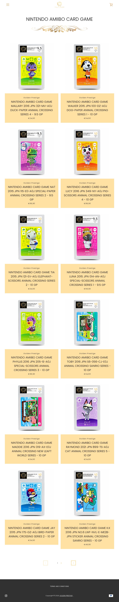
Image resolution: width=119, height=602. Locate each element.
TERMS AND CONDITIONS (59, 586)
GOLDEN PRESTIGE (66, 596)
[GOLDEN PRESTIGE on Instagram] (6, 595)
